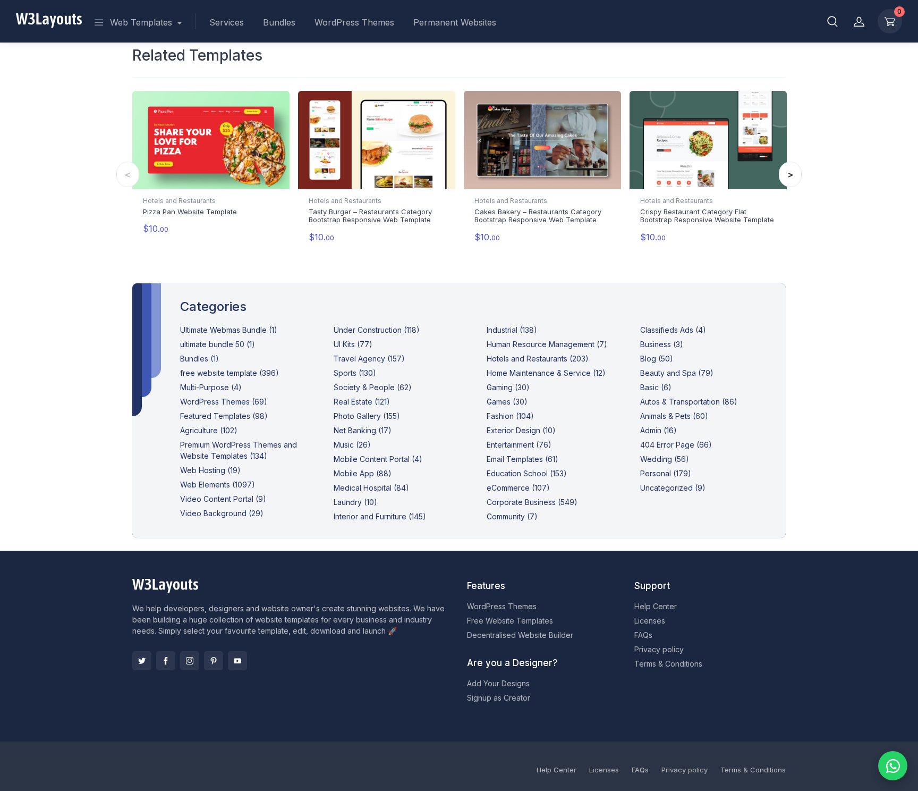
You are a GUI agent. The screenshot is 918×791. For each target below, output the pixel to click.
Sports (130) (355, 372)
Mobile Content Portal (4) (378, 459)
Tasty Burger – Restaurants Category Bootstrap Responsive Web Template (370, 215)
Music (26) (352, 444)
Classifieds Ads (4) (673, 329)
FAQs (643, 634)
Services (226, 22)
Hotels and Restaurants (179, 201)
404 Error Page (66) (676, 444)
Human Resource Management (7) (547, 344)
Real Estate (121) (362, 401)
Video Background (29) (222, 513)
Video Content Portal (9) (223, 498)
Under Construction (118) (377, 329)
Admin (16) (658, 430)
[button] (832, 21)
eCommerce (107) (518, 487)
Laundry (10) (355, 502)
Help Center (655, 606)
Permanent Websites (454, 22)
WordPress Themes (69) (223, 401)
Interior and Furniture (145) (380, 516)
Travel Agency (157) (369, 358)
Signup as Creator (498, 697)
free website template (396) (229, 372)
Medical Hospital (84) (371, 487)
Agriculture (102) (208, 430)
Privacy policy (659, 649)
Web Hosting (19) (210, 470)
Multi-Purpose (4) (211, 387)
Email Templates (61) (522, 459)
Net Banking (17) (363, 430)
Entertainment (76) (519, 444)
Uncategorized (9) (673, 487)
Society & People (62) (373, 387)
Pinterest (213, 660)
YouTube (237, 660)
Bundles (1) (199, 358)
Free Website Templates (510, 620)
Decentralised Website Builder (520, 634)
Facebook (165, 660)
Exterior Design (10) (521, 430)
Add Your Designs (498, 683)
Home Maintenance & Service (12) (546, 372)
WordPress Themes (354, 22)
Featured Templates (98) (224, 415)
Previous (127, 174)
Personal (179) (665, 473)
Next (790, 174)
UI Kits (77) (353, 344)
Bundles (279, 22)
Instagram (189, 660)
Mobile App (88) (363, 473)
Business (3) (661, 344)
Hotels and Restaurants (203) (538, 358)
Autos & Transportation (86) (688, 401)
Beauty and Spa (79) (676, 372)
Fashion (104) (510, 415)
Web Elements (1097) (217, 484)
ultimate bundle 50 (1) (217, 344)
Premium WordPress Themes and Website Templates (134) (238, 450)
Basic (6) (656, 387)
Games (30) (507, 401)
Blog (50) (656, 358)
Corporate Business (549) (532, 502)
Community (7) (512, 516)
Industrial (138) (512, 329)
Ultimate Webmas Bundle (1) (228, 329)
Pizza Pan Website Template (190, 211)
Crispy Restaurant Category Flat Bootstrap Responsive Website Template (707, 215)
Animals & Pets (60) (674, 415)
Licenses (649, 620)
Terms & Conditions (668, 663)
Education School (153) (527, 473)
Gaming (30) (508, 387)
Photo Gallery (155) (367, 415)
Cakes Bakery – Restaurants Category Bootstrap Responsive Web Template (537, 215)
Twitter (141, 660)
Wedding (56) (664, 459)
